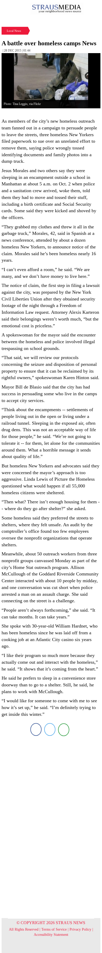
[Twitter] (49, 729)
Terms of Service (54, 929)
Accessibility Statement (51, 935)
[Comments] (63, 729)
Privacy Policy (80, 929)
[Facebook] (36, 729)
